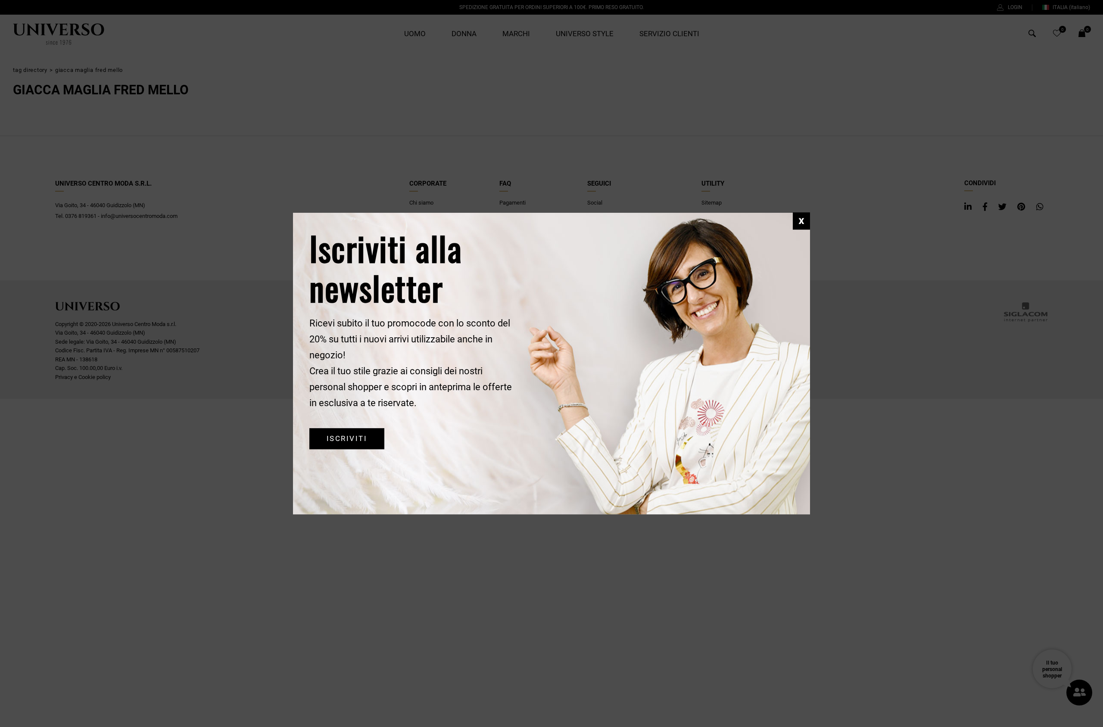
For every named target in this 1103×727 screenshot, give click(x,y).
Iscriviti (347, 439)
